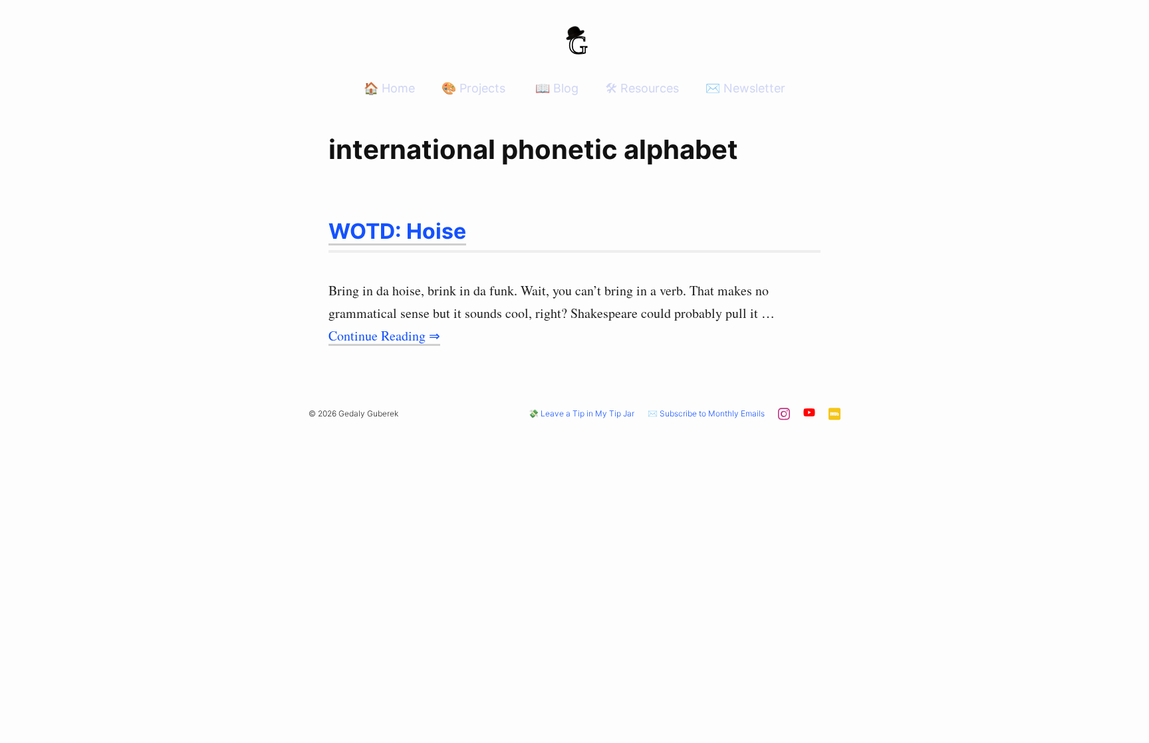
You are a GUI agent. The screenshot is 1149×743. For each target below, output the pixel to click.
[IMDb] (834, 417)
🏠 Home (389, 88)
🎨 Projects (473, 88)
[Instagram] (784, 417)
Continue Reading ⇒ (384, 336)
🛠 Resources (642, 88)
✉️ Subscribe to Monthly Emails (706, 413)
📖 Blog (555, 88)
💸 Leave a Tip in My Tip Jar (581, 413)
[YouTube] (809, 415)
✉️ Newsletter (745, 88)
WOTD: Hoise (397, 231)
